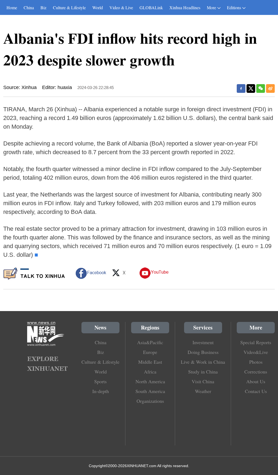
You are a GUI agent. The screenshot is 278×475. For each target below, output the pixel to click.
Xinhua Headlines (184, 7)
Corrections (255, 371)
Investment (203, 342)
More (211, 7)
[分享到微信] (260, 88)
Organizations (150, 401)
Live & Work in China (203, 362)
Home (12, 7)
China (29, 7)
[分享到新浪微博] (270, 88)
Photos (256, 362)
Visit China (203, 381)
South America (150, 391)
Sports (100, 381)
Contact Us (256, 391)
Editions (234, 7)
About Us (255, 381)
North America (150, 381)
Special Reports (255, 342)
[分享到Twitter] (251, 88)
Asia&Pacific (150, 342)
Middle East (150, 362)
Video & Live (121, 7)
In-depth (100, 391)
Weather (203, 391)
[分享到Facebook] (241, 88)
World (97, 7)
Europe (150, 352)
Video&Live (256, 352)
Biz (43, 7)
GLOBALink (151, 7)
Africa (150, 371)
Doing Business (203, 352)
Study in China (203, 371)
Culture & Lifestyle (69, 7)
